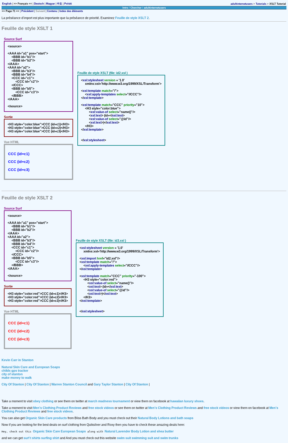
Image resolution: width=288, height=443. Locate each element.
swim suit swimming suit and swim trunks (147, 438)
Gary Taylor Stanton (108, 384)
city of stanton (12, 374)
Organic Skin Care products (46, 418)
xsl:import (88, 258)
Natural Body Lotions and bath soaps (165, 418)
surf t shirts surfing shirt (41, 438)
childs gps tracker (15, 370)
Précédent (27, 11)
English (7, 3)
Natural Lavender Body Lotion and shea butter (139, 431)
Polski (68, 3)
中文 (59, 3)
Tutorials (261, 3)
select (121, 94)
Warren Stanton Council (69, 384)
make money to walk (17, 377)
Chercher (135, 7)
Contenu (52, 11)
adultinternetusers (242, 3)
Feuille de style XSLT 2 (132, 18)
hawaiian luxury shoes (187, 401)
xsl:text (96, 115)
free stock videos (101, 408)
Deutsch (39, 3)
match (106, 90)
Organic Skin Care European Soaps (59, 431)
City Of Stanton (13, 384)
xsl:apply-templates (101, 94)
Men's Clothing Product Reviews (57, 408)
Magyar (50, 3)
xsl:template (92, 90)
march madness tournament (109, 401)
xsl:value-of (99, 112)
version (109, 80)
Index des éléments (71, 11)
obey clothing (43, 401)
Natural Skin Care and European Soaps (31, 367)
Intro (125, 7)
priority (129, 105)
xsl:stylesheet (93, 80)
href (100, 258)
